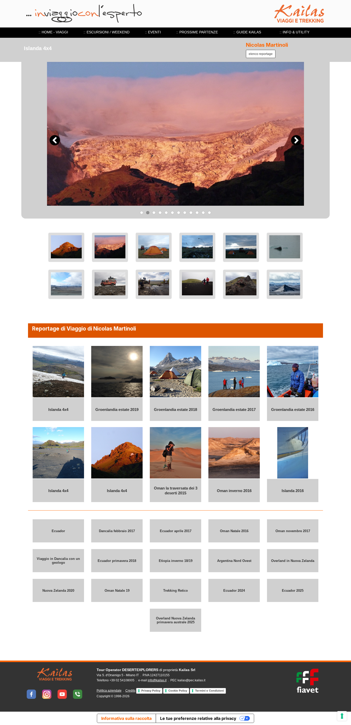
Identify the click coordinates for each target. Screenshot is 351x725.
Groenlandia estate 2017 (234, 409)
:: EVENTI (153, 32)
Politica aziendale (109, 690)
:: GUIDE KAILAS (247, 32)
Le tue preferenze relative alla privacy (198, 718)
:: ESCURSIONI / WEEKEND (107, 32)
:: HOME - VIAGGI (53, 32)
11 (203, 212)
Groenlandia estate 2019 (116, 409)
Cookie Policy (177, 690)
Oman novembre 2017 (292, 531)
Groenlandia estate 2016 (292, 409)
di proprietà (146, 670)
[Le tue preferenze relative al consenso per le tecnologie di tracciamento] (342, 716)
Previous (55, 140)
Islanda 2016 (293, 490)
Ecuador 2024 (234, 590)
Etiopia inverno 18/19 (175, 561)
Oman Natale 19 (117, 590)
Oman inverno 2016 (234, 490)
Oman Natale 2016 (234, 531)
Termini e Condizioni (209, 690)
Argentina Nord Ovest (234, 561)
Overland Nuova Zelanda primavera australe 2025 (175, 620)
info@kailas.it (157, 680)
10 (197, 212)
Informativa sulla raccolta (126, 718)
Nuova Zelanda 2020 (58, 590)
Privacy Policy (150, 690)
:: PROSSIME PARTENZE (197, 32)
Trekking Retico (175, 590)
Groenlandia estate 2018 (175, 409)
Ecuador (58, 531)
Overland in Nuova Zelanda (292, 561)
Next (296, 140)
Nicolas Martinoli (267, 45)
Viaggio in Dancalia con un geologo (58, 560)
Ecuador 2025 (292, 590)
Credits (130, 690)
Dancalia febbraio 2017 (117, 531)
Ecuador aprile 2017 (175, 531)
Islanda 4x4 (58, 409)
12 (209, 212)
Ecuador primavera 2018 (117, 561)
